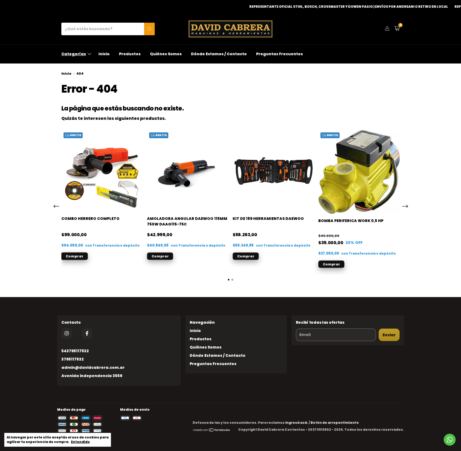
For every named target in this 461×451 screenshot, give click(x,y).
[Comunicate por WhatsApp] (450, 440)
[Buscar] (149, 29)
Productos (130, 54)
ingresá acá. (296, 422)
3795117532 (72, 359)
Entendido (80, 442)
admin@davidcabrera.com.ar (93, 367)
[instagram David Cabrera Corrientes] (66, 333)
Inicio (104, 54)
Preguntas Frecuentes (279, 54)
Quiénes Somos (166, 54)
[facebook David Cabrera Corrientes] (87, 333)
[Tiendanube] (212, 431)
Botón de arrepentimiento (335, 422)
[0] (397, 29)
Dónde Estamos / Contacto (219, 54)
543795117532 (75, 351)
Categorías (73, 54)
